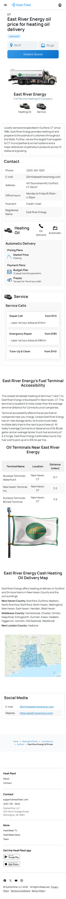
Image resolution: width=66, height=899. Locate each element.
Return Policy (38, 890)
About (6, 778)
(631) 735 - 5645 (11, 803)
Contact (7, 782)
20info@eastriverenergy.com (37, 706)
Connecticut (47, 741)
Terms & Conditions (20, 890)
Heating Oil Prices (30, 741)
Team (6, 839)
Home (15, 741)
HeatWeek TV (10, 830)
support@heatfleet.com (15, 799)
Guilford (20, 744)
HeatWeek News (11, 834)
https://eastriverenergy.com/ (36, 713)
